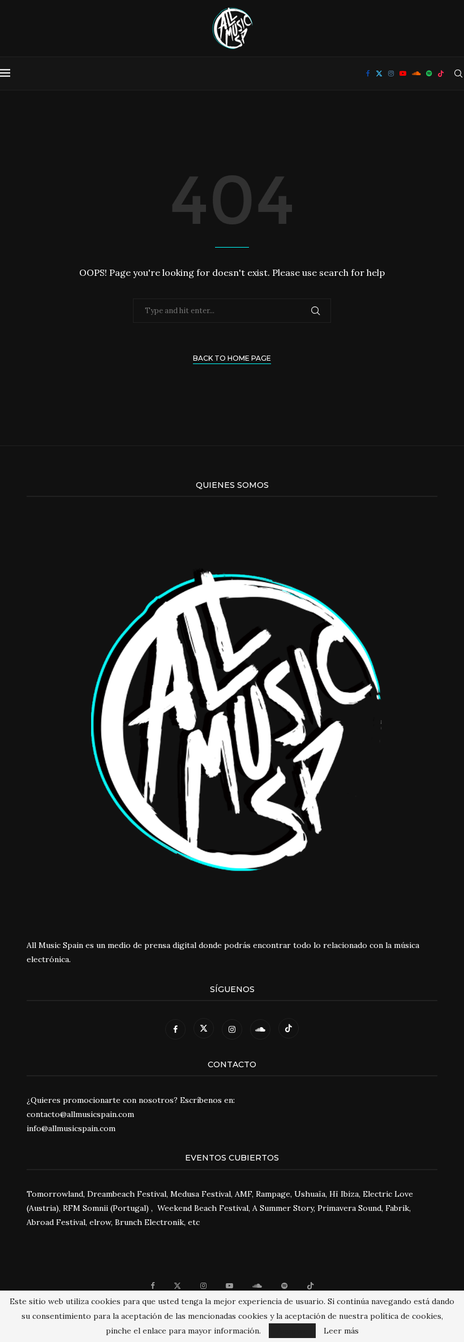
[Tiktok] (440, 73)
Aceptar (292, 1331)
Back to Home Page (232, 358)
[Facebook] (368, 73)
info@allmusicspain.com (71, 1128)
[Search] (458, 73)
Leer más (341, 1331)
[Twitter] (379, 73)
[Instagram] (391, 73)
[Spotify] (429, 73)
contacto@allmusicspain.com (80, 1114)
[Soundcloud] (416, 73)
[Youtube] (402, 73)
